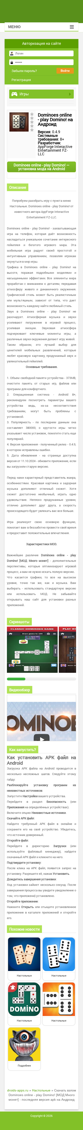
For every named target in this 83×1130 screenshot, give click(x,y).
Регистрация (21, 80)
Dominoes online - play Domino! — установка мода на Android (41, 166)
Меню (14, 27)
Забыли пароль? (24, 71)
